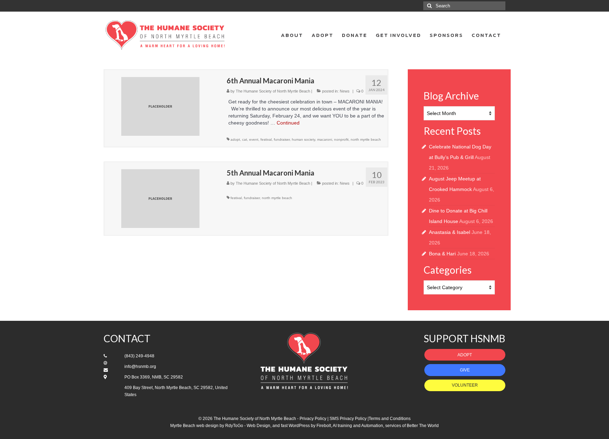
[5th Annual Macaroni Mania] (160, 198)
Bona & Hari (442, 253)
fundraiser (282, 139)
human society (303, 139)
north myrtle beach (366, 139)
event (253, 139)
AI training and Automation (358, 425)
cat (244, 139)
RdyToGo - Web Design (247, 425)
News (345, 91)
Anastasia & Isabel (449, 232)
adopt (235, 139)
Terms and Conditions (390, 418)
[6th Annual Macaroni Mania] (160, 106)
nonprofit (341, 139)
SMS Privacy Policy (348, 418)
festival (266, 139)
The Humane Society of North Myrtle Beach (273, 91)
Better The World (423, 425)
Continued (288, 123)
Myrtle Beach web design (194, 425)
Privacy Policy (313, 418)
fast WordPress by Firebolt (306, 425)
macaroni (324, 139)
